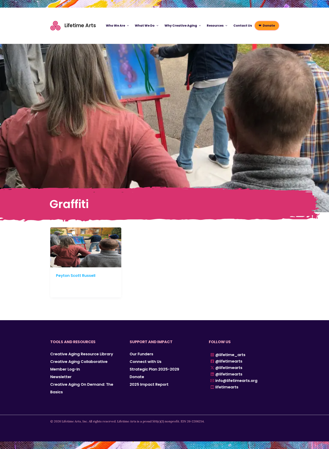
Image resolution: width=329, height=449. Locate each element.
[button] (127, 25)
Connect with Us (145, 361)
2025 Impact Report (149, 384)
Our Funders (141, 354)
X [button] (325, 3)
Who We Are (115, 25)
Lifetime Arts (80, 25)
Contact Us (242, 25)
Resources (215, 25)
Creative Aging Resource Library (81, 354)
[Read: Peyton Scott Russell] (85, 247)
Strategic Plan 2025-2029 (154, 369)
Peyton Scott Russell (75, 275)
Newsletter (61, 376)
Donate (269, 25)
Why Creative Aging (180, 25)
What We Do (145, 25)
